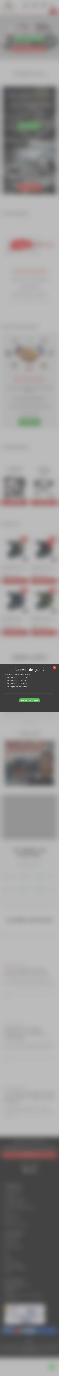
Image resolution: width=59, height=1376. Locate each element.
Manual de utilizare (29, 700)
